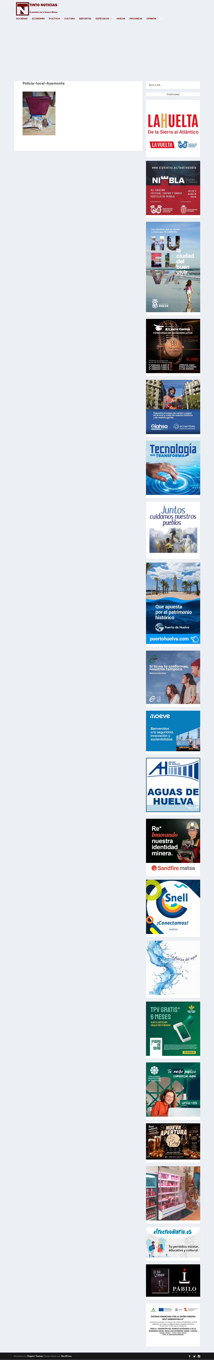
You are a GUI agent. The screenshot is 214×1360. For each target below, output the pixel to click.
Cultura (69, 18)
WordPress (66, 1356)
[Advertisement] (107, 53)
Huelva (121, 18)
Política (54, 18)
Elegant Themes (35, 1356)
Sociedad (22, 18)
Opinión (151, 18)
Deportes (85, 18)
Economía (38, 18)
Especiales (102, 18)
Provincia (136, 18)
